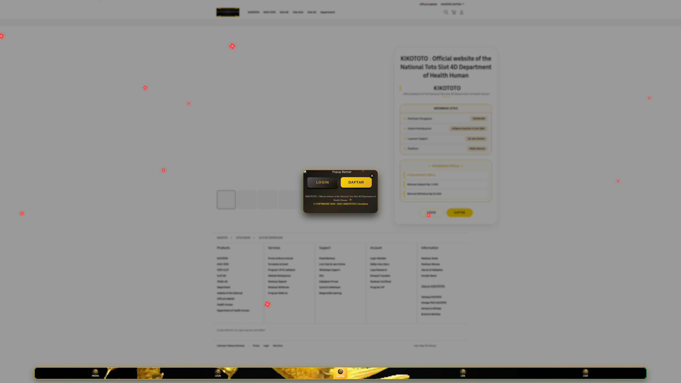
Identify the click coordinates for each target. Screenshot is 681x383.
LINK (463, 376)
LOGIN (322, 182)
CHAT (585, 376)
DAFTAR (356, 182)
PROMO (95, 376)
